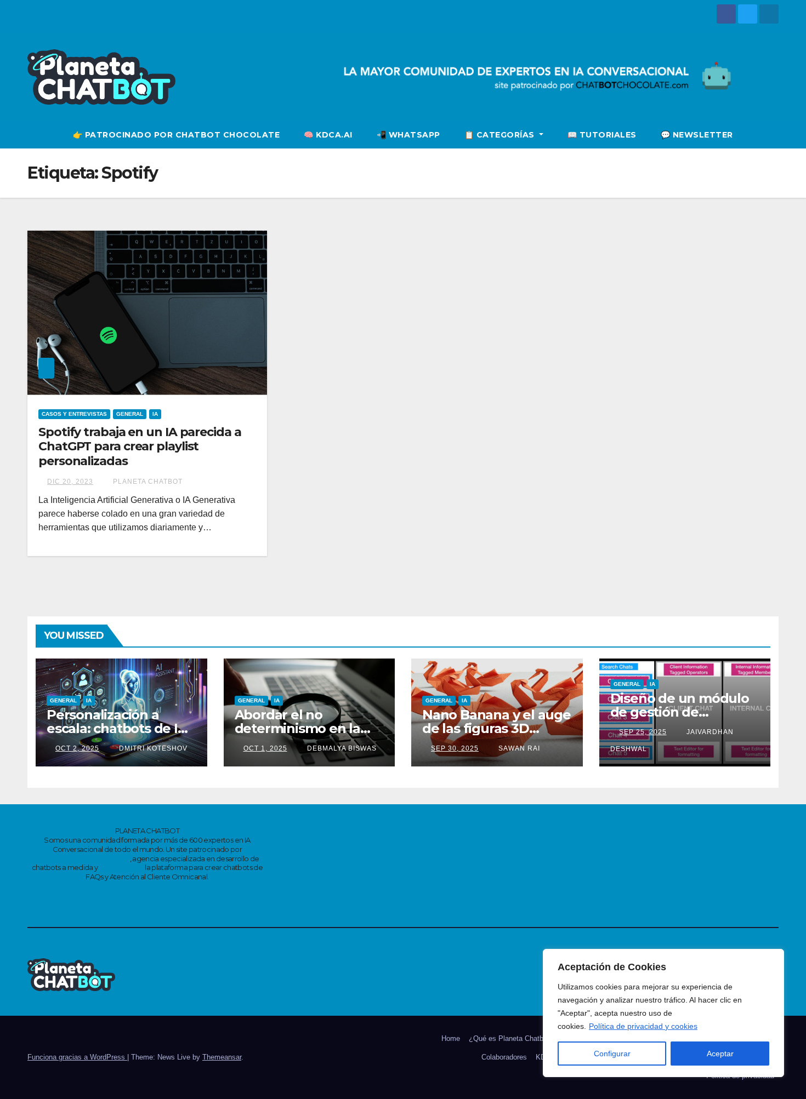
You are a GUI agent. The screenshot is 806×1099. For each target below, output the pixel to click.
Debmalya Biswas (341, 748)
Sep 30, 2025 (455, 748)
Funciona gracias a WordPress (77, 1057)
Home (450, 1038)
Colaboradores (504, 1057)
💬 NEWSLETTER (697, 135)
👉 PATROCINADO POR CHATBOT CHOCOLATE (176, 135)
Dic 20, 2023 (70, 481)
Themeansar (221, 1057)
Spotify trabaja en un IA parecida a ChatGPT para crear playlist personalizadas (139, 446)
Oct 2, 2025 (77, 748)
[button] (771, 134)
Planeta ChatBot (147, 481)
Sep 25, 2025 (643, 732)
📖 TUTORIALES (602, 135)
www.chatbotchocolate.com (82, 858)
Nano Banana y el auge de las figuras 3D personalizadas (496, 728)
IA (155, 414)
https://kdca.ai (121, 867)
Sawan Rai (518, 748)
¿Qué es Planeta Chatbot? (511, 1038)
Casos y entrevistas (74, 414)
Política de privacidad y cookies (643, 1026)
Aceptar (720, 1053)
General (129, 414)
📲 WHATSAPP (408, 135)
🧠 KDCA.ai (328, 135)
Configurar (612, 1053)
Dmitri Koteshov (152, 748)
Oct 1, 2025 (265, 748)
